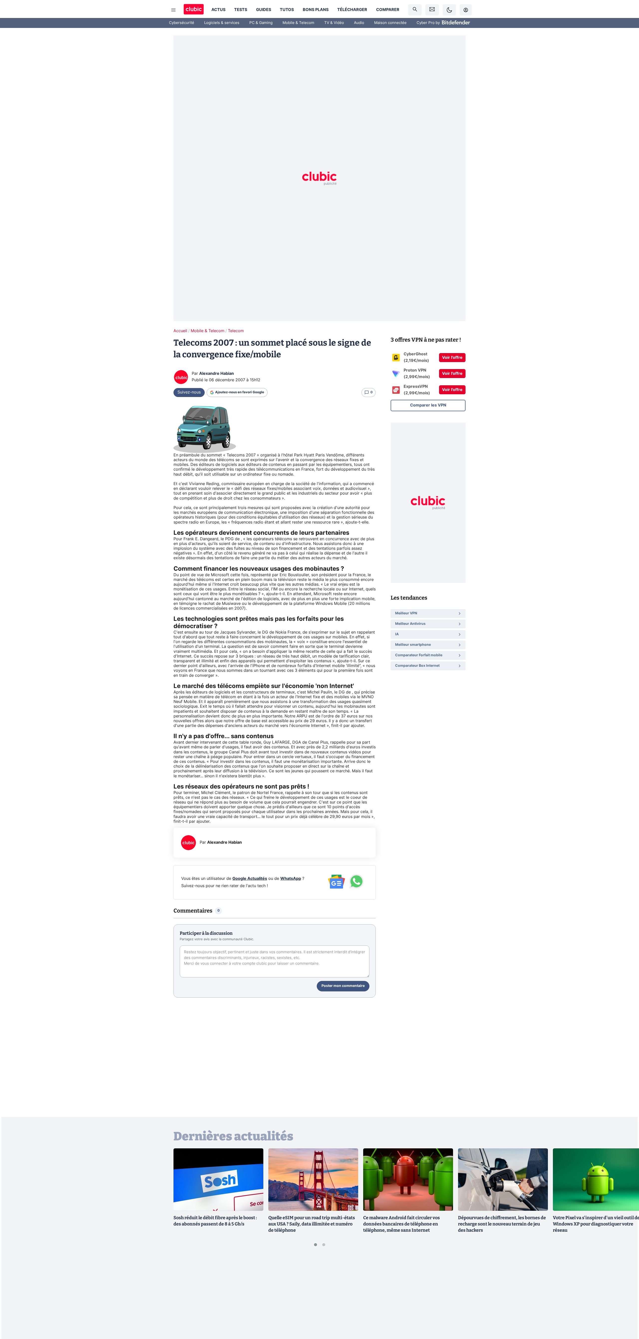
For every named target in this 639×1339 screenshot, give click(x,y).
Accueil (180, 331)
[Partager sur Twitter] (626, 1312)
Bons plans (315, 10)
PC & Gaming (261, 23)
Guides (263, 10)
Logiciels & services (221, 23)
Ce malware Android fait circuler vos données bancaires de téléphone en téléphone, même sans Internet (401, 1224)
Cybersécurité (181, 23)
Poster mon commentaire (343, 986)
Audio (359, 23)
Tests (240, 10)
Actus (218, 10)
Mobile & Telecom (298, 23)
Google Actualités (249, 879)
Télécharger (352, 10)
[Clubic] (193, 10)
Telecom (236, 331)
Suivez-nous (189, 392)
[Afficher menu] (173, 9)
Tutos (287, 10)
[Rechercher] (415, 9)
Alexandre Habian (216, 374)
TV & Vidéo (334, 23)
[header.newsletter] (432, 9)
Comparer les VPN (428, 405)
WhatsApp (290, 879)
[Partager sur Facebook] (626, 1296)
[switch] (449, 9)
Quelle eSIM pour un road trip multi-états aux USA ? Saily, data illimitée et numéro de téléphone (311, 1224)
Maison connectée (390, 23)
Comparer (387, 10)
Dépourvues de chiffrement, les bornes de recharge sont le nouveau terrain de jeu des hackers (502, 1224)
